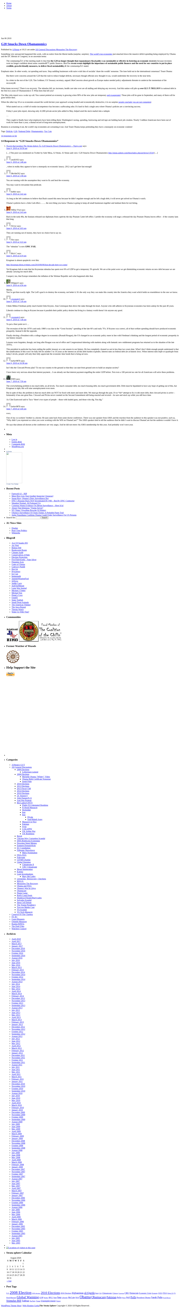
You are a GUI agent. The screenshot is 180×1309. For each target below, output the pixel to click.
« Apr (9, 1281)
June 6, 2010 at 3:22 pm (16, 242)
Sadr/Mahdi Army (34, 819)
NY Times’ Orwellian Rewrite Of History (29, 510)
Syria (24, 826)
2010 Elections (23, 784)
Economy (155, 1293)
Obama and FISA (24, 886)
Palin (119, 1297)
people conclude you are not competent (134, 102)
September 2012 (18, 1034)
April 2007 (16, 1188)
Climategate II (28, 864)
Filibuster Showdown (26, 850)
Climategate (107, 1293)
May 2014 (16, 989)
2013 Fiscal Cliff (24, 788)
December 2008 (18, 1141)
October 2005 (17, 1231)
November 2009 (18, 1115)
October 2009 (17, 1117)
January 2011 (17, 1081)
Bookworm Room (19, 550)
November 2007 (18, 1172)
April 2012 (16, 1046)
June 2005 (16, 1240)
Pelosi (124, 1297)
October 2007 (17, 1174)
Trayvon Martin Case (26, 907)
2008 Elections (23, 774)
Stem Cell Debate (24, 902)
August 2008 (17, 1150)
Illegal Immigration (25, 869)
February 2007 (18, 1193)
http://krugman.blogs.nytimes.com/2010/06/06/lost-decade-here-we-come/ (36, 265)
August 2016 (17, 958)
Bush (97, 1293)
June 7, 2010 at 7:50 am (16, 381)
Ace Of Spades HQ (20, 543)
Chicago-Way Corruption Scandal (31, 838)
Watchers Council (19, 929)
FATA (160, 1293)
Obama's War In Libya (26, 888)
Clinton (115, 1293)
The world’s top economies (101, 54)
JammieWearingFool (20, 579)
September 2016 (18, 955)
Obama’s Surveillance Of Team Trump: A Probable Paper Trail (38, 513)
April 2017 (16, 941)
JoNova (15, 581)
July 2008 (16, 1153)
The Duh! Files (18, 926)
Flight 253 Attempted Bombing (35, 805)
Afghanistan (77, 1293)
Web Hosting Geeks (31, 1306)
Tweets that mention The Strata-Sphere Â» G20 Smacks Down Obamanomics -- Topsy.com (44, 146)
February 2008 (18, 1164)
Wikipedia (16, 533)
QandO (15, 598)
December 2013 (18, 998)
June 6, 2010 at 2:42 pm (16, 194)
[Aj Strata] (14, 482)
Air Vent (15, 545)
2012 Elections (23, 786)
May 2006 (16, 1214)
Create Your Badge (12, 484)
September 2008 (18, 1148)
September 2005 (18, 1233)
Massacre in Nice (29, 822)
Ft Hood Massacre (29, 807)
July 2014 (16, 984)
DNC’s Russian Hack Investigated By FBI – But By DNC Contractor (43, 501)
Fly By (14, 917)
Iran (23, 812)
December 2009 (18, 1112)
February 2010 (18, 1107)
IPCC (51, 1297)
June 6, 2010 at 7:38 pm (16, 320)
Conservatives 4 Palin (21, 555)
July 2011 (16, 1067)
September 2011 (18, 1062)
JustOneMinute (18, 586)
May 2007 (16, 1186)
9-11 (7, 1293)
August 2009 (17, 1122)
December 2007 (18, 1169)
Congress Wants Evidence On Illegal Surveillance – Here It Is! (38, 505)
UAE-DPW (27, 829)
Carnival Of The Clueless (22, 914)
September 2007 (18, 1176)
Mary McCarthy (29, 876)
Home (8, 3)
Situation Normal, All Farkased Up (26, 503)
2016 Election (65, 1293)
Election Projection (19, 557)
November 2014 (18, 974)
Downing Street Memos (27, 843)
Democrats (134, 1293)
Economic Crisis (145, 1293)
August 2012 (17, 1036)
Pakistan (25, 824)
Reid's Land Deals (24, 895)
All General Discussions (45, 49)
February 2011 (18, 1079)
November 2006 (18, 1200)
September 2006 (18, 1205)
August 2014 (17, 982)
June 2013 (16, 1012)
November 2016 (18, 951)
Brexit (19, 836)
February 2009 (18, 1136)
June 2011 (16, 1069)
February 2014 (18, 996)
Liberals (65, 1298)
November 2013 (18, 1001)
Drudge (15, 528)
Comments (18, 444)
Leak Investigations (25, 874)
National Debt (24, 131)
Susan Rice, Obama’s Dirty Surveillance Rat (30, 498)
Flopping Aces (18, 562)
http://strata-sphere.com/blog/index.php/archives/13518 (131, 153)
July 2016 (16, 960)
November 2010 (18, 1086)
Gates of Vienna (18, 564)
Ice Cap (15, 574)
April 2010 (16, 1103)
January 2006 (17, 1224)
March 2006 (17, 1219)
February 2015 (18, 970)
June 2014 (16, 986)
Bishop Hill (16, 548)
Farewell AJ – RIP (19, 494)
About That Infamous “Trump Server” (27, 508)
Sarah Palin (27, 781)
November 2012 (18, 1029)
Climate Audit (17, 552)
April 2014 (16, 991)
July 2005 (16, 1238)
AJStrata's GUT (18, 765)
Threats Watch (18, 609)
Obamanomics (37, 131)
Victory (58, 1301)
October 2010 (17, 1088)
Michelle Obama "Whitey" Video (36, 777)
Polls (133, 1297)
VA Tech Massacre (25, 912)
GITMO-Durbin (23, 860)
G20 (15, 131)
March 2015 (17, 967)
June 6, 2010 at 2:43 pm (16, 212)
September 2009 (18, 1119)
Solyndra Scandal (24, 900)
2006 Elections (23, 769)
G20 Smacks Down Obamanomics (24, 44)
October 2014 (17, 977)
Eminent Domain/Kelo (26, 845)
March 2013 (17, 1020)
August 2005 (17, 1236)
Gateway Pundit (18, 567)
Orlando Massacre (19, 921)
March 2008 (17, 1162)
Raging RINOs (18, 924)
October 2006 (17, 1202)
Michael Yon (17, 593)
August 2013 (17, 1008)
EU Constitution (23, 848)
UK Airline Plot (28, 831)
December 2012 (18, 1027)
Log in (14, 439)
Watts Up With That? (20, 612)
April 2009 (16, 1131)
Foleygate (21, 857)
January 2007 (17, 1195)
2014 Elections (23, 791)
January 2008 (17, 1167)
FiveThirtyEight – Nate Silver (24, 560)
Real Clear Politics (19, 530)
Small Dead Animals (20, 602)
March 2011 (17, 1077)
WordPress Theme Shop (11, 1306)
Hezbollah (26, 810)
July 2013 (16, 1010)
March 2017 (17, 944)
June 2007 (16, 1183)
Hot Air (15, 569)
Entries (17, 442)
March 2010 (17, 1105)
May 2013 (16, 1015)
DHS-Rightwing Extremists (28, 841)
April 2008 (16, 1160)
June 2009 (16, 1126)
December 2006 (18, 1198)
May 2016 (16, 965)
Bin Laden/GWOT (25, 803)
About (9, 5)
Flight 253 (170, 1293)
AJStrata (15, 49)
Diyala (30, 817)
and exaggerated (113, 95)
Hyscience (16, 571)
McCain (71, 1297)
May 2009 (16, 1129)
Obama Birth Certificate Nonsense (36, 779)
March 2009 (17, 1134)
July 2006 (16, 1210)
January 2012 (17, 1053)
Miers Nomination (29, 853)
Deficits (9, 131)
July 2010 (16, 1096)
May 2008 (16, 1157)
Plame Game (22, 893)
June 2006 (16, 1212)
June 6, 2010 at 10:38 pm (16, 363)
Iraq (23, 815)
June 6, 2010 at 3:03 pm (16, 228)
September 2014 (18, 979)
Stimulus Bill (13, 1300)
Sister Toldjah (17, 600)
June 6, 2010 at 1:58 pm (16, 176)
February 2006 (18, 1221)
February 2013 (18, 1022)
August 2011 (17, 1065)
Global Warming (24, 862)
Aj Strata (9, 451)
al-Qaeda (89, 1292)
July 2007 (16, 1181)
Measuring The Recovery (66, 49)
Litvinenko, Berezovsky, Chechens (31, 879)
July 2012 (16, 1039)
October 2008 (17, 1145)
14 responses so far (9, 136)
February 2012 (18, 1050)
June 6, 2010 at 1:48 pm (16, 162)
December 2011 (18, 1055)
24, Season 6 (22, 796)
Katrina (20, 872)
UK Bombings (28, 834)
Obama (85, 1297)
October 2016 (17, 953)
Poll (128, 1297)
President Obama (144, 1297)
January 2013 (17, 1024)
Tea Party (33, 1301)
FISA (165, 1293)
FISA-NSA (21, 855)
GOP (41, 1297)
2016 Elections (23, 793)
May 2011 (16, 1072)
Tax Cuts (48, 131)
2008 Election (20, 1292)
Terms (8, 8)
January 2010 (17, 1110)
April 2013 (16, 1017)
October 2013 (17, 1003)
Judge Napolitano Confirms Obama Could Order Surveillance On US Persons (44, 515)
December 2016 (18, 948)
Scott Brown (167, 1297)
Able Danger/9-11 (24, 798)
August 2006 (17, 1207)
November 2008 (18, 1143)
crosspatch (15, 299)
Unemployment (48, 1301)
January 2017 (17, 946)
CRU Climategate (29, 867)
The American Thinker (21, 605)
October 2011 (17, 1060)
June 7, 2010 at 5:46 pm (16, 409)
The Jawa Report (19, 607)
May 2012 (16, 1043)
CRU (127, 1293)
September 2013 (18, 1005)
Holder (46, 1297)
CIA (100, 1293)
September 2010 (18, 1091)
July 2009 (16, 1124)
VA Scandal (22, 910)
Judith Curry (17, 583)
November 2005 (18, 1229)
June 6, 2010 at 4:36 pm (16, 285)
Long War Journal (19, 588)
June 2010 (16, 1098)
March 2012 (17, 1048)
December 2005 (18, 1226)
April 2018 (16, 939)
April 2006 (16, 1217)
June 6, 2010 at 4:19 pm (16, 256)
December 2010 (18, 1084)
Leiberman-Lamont (30, 772)
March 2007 (17, 1191)
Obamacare (21, 891)
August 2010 (17, 1093)
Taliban (25, 1300)
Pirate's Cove (17, 595)
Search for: (10, 517)
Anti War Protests (24, 800)
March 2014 (17, 993)
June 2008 (16, 1155)
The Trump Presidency (26, 905)
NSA (77, 1298)
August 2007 (17, 1179)
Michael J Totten (18, 590)
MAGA (20, 881)
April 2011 (16, 1074)
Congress (121, 1293)
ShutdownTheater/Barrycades (29, 898)
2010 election (36, 1293)
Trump (38, 1301)
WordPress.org (18, 446)
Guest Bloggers (18, 919)
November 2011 (18, 1058)
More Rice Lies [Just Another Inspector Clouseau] (32, 496)
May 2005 (16, 1243)
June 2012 (16, 1041)
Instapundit (16, 576)
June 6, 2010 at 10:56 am (16, 148)
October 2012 (17, 1031)
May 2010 (16, 1100)
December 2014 (18, 972)
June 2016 (16, 963)
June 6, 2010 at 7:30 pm (16, 301)
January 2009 (17, 1138)
